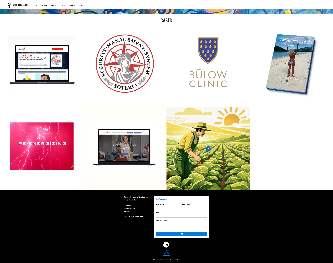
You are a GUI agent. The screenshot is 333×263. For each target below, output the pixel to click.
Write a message (162, 220)
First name (160, 204)
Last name (186, 204)
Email (158, 212)
